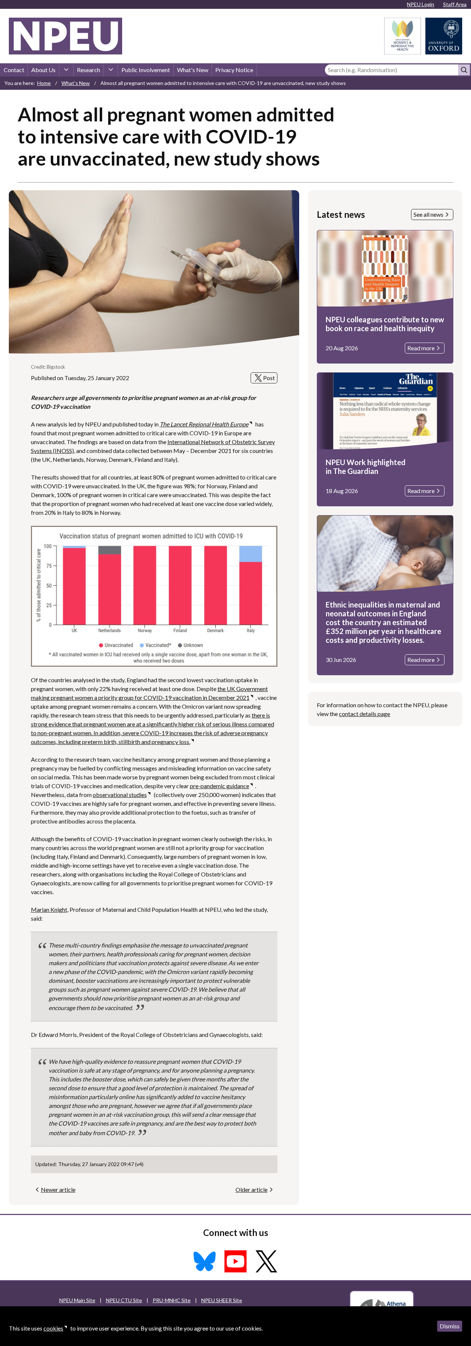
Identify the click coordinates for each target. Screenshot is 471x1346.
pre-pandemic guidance (219, 785)
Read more (421, 347)
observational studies (120, 794)
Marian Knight (49, 909)
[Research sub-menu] (111, 70)
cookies (53, 1328)
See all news (428, 214)
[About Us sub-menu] (66, 70)
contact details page (364, 713)
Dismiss (450, 1325)
